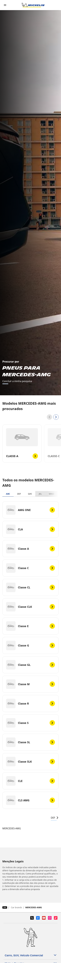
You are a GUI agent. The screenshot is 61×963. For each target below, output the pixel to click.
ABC (8, 493)
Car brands (16, 907)
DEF (19, 493)
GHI (30, 493)
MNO (51, 493)
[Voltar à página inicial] (33, 5)
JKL (40, 493)
